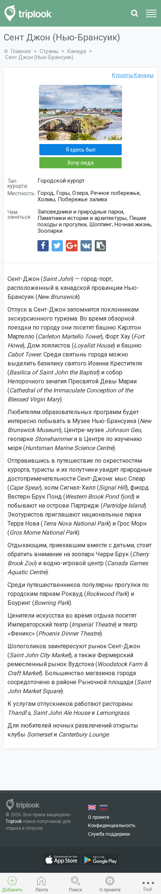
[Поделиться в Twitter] (57, 245)
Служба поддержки (109, 834)
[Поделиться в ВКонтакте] (86, 245)
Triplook (14, 821)
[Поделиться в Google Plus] (72, 245)
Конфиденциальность (111, 825)
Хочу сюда (80, 163)
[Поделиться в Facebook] (43, 245)
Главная (21, 51)
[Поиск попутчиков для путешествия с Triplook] (30, 13)
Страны (49, 51)
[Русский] (103, 807)
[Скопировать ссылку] (100, 245)
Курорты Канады (133, 75)
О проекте (98, 817)
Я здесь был (80, 150)
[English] (92, 807)
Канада (76, 51)
